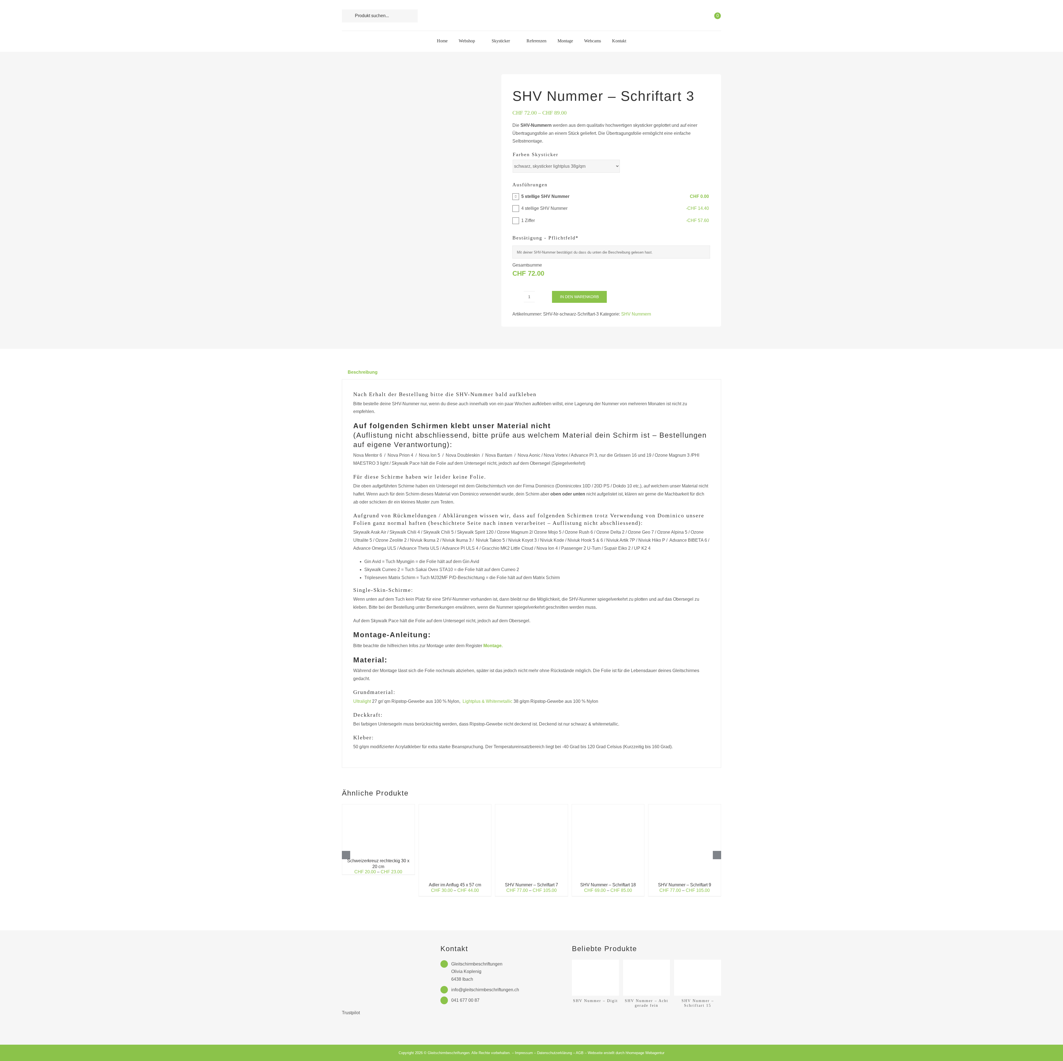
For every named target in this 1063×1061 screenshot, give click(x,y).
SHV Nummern (636, 314)
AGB (580, 1053)
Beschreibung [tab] (363, 372)
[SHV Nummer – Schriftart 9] (684, 806)
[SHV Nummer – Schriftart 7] (531, 806)
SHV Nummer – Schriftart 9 (684, 884)
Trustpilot (351, 1012)
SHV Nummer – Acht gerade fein (646, 1003)
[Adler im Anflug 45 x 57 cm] (455, 806)
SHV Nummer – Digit (595, 1000)
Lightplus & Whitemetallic (487, 701)
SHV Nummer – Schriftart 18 (608, 884)
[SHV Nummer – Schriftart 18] (608, 806)
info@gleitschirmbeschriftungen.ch (485, 989)
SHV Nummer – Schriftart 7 (531, 884)
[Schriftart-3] (412, 148)
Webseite (595, 1053)
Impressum (524, 1053)
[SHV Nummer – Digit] (595, 962)
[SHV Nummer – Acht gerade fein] (646, 962)
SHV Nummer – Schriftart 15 (698, 1003)
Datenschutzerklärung (554, 1053)
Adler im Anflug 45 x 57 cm (455, 884)
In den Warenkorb (579, 297)
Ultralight (362, 701)
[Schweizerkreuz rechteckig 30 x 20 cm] (378, 806)
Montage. (493, 645)
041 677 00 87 (465, 1000)
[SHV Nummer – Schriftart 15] (697, 962)
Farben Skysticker (535, 154)
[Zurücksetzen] (708, 179)
